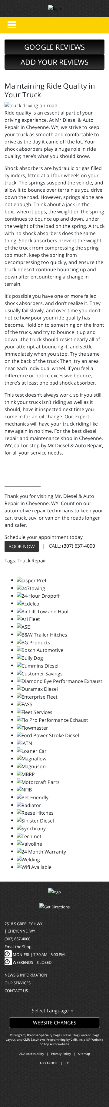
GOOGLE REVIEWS (54, 47)
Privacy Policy (61, 1054)
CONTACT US (16, 990)
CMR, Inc (77, 1039)
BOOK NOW (21, 546)
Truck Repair (32, 560)
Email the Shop (18, 946)
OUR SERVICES (18, 983)
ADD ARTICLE (49, 1063)
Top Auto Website (56, 1044)
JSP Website (94, 1039)
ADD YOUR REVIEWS (54, 62)
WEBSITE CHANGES (54, 1022)
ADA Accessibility (31, 1054)
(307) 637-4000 (78, 545)
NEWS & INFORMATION (26, 975)
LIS (67, 1063)
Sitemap (84, 1054)
